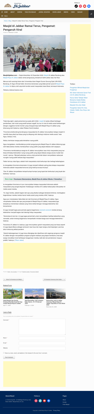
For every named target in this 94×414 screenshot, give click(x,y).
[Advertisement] (34, 105)
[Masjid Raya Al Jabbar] (17, 5)
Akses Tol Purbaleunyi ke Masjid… (13, 279)
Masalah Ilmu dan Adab (77, 105)
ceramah (42, 210)
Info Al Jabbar (14, 271)
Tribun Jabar (19, 240)
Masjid (46, 75)
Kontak (19, 12)
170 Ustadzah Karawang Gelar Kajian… (54, 279)
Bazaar (79, 12)
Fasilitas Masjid (30, 12)
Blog (10, 21)
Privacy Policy (56, 410)
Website (5, 348)
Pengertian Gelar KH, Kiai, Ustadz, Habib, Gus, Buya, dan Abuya (80, 110)
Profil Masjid (66, 404)
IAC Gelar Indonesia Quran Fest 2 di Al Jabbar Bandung (80, 94)
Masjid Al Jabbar (26, 271)
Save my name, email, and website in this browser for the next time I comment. (26, 353)
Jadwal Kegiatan (44, 12)
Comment (6, 320)
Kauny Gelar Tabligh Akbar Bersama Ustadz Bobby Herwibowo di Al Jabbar (78, 100)
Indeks (66, 12)
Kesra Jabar (57, 12)
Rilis (6, 16)
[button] (91, 14)
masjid (41, 121)
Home (6, 12)
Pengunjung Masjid (34, 271)
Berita (9, 271)
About (12, 12)
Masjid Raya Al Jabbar (10, 78)
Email (5, 343)
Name (5, 338)
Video (73, 12)
